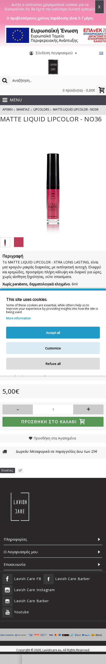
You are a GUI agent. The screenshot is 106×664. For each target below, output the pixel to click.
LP (20, 470)
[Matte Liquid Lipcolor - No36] (53, 182)
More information (18, 318)
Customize (53, 348)
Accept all (53, 332)
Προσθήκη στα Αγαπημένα (55, 438)
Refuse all (53, 363)
